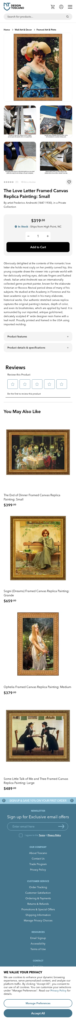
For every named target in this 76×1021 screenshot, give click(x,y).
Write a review (28, 182)
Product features (17, 336)
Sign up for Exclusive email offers (38, 816)
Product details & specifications (26, 347)
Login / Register (61, 7)
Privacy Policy (54, 835)
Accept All (38, 1013)
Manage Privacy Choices (38, 920)
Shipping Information (38, 915)
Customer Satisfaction (38, 892)
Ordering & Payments (38, 898)
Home (7, 29)
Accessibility (38, 943)
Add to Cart (38, 247)
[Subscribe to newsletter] (61, 826)
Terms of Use (38, 949)
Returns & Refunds (38, 904)
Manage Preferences (38, 1003)
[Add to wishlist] (69, 182)
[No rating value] (9, 182)
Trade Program (38, 864)
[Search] (67, 16)
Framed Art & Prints (46, 29)
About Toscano (38, 853)
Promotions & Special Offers (38, 909)
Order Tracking (38, 887)
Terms (42, 835)
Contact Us (38, 858)
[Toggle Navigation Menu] (70, 7)
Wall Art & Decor (23, 29)
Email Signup (38, 938)
